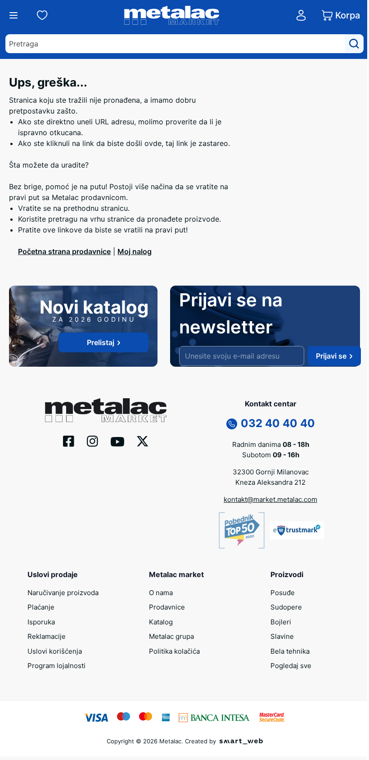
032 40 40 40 (278, 423)
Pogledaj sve (290, 665)
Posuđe (282, 592)
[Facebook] (68, 440)
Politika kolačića (174, 651)
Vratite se (34, 208)
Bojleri (280, 622)
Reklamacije (46, 636)
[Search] (354, 43)
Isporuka (41, 622)
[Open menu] (13, 15)
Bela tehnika (290, 651)
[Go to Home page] (172, 15)
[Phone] (231, 423)
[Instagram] (92, 440)
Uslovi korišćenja (54, 651)
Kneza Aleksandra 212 (270, 482)
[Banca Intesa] (214, 716)
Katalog (161, 622)
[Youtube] (117, 440)
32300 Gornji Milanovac (271, 472)
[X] (142, 440)
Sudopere (286, 607)
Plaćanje (40, 607)
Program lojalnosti (56, 665)
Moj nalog (134, 251)
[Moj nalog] (301, 15)
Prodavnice (167, 607)
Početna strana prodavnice (64, 251)
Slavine (282, 636)
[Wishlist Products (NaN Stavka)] (42, 15)
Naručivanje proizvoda (63, 592)
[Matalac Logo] (105, 409)
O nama (161, 592)
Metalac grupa (171, 636)
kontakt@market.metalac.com (270, 499)
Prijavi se (331, 355)
